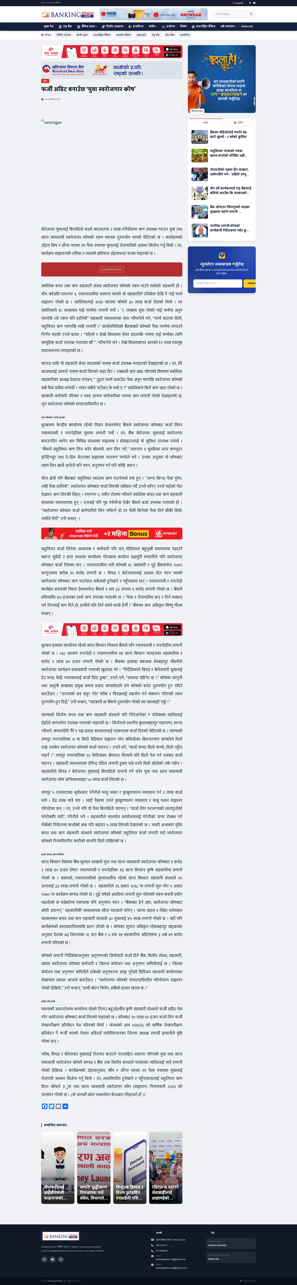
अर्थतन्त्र (171, 26)
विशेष (183, 26)
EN (61, 1259)
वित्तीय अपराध (64, 35)
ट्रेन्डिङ (240, 123)
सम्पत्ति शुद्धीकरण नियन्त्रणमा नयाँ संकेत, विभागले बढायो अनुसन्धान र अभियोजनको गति (93, 1201)
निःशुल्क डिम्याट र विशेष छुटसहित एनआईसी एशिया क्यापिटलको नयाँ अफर (129, 1198)
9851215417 (161, 1245)
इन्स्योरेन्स (138, 26)
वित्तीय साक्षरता (114, 26)
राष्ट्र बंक (156, 35)
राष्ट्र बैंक (67, 26)
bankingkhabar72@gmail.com (171, 1259)
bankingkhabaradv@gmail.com (171, 1268)
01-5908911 (162, 1251)
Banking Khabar (55, 1281)
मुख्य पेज (49, 26)
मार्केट (152, 26)
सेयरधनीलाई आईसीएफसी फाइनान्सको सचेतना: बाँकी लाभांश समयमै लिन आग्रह (55, 1201)
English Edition (249, 1281)
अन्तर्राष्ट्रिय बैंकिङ (206, 26)
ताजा (205, 123)
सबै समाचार (227, 26)
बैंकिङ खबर (88, 26)
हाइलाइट (141, 35)
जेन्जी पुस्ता (82, 35)
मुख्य (45, 81)
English (247, 26)
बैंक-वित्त (170, 35)
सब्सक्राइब (253, 283)
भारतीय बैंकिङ (123, 35)
